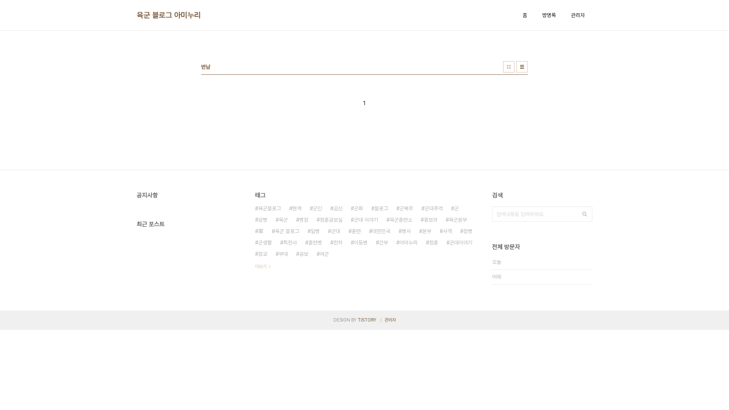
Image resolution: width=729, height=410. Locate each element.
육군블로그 (269, 208)
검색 (585, 214)
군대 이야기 (366, 220)
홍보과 (430, 220)
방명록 (549, 15)
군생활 (265, 243)
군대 (335, 231)
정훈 (433, 243)
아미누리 (408, 243)
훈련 (356, 231)
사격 (447, 231)
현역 (296, 208)
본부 (426, 231)
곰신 (337, 208)
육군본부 (458, 220)
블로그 (381, 208)
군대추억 (433, 208)
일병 (315, 231)
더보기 (261, 266)
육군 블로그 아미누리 (169, 15)
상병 (262, 220)
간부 (383, 243)
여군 (324, 254)
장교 (262, 254)
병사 (406, 231)
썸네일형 (508, 67)
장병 (467, 231)
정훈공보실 (331, 220)
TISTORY (367, 320)
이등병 (361, 243)
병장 (303, 220)
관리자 (578, 15)
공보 (303, 254)
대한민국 (381, 231)
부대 (283, 254)
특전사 (290, 243)
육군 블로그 (287, 231)
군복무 (406, 208)
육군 (283, 220)
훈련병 (315, 243)
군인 (317, 208)
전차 (337, 243)
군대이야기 (461, 243)
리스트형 (522, 67)
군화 (358, 208)
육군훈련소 (401, 220)
